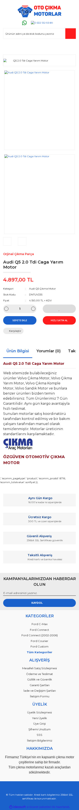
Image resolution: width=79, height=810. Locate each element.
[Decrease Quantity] (6, 309)
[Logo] (39, 11)
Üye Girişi (39, 723)
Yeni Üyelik (39, 718)
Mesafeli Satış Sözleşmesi (39, 668)
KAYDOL (37, 602)
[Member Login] (8, 47)
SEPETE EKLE (19, 320)
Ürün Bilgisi (17, 351)
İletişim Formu (39, 696)
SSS (39, 734)
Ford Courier (39, 641)
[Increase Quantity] (33, 309)
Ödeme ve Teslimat (39, 674)
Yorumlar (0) (48, 351)
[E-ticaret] (39, 807)
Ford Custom (39, 646)
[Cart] (70, 47)
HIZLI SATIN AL (59, 320)
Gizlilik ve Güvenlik (39, 679)
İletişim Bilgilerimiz (39, 740)
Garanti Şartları (40, 685)
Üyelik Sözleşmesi (39, 712)
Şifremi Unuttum (39, 729)
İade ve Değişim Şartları (39, 690)
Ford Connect (39, 629)
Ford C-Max (40, 624)
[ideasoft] (17, 807)
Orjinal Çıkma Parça (18, 254)
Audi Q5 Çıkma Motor (42, 288)
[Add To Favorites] (59, 309)
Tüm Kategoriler (39, 652)
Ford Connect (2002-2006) (39, 635)
